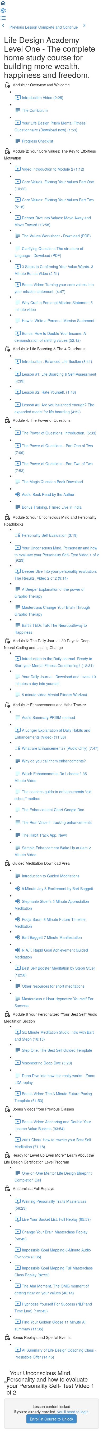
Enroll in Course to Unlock (51, 1419)
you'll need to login (72, 1411)
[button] (3, 4)
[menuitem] (3, 12)
